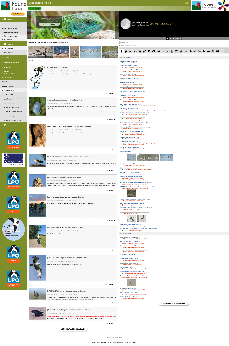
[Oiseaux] (121, 51)
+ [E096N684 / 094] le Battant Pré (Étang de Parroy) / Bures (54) (136, 182)
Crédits (120, 337)
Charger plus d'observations (173, 303)
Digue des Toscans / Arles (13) (128, 74)
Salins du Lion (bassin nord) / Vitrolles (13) (131, 104)
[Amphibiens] (140, 51)
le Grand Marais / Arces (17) (127, 267)
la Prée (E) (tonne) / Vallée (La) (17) (129, 108)
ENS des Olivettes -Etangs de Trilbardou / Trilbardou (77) (134, 212)
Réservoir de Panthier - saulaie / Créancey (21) (132, 276)
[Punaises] (176, 51)
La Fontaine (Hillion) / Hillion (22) (128, 288)
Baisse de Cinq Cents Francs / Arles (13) (130, 241)
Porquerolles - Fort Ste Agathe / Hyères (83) (131, 224)
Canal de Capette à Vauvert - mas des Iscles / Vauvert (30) (135, 127)
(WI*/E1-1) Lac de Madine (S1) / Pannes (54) (131, 176)
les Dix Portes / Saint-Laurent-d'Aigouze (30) (131, 131)
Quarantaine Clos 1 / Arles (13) (128, 95)
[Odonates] (144, 51)
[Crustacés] (213, 51)
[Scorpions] (204, 51)
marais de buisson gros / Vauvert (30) (129, 137)
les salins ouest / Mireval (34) (127, 163)
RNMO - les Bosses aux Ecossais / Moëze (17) (132, 271)
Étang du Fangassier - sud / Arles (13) (129, 78)
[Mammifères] (126, 51)
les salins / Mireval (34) (126, 151)
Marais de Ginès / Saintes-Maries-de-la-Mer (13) (132, 87)
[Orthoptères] (158, 51)
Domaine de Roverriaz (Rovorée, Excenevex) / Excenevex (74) (136, 207)
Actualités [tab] (31, 60)
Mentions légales (110, 337)
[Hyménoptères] (163, 51)
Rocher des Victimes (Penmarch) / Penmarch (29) (132, 117)
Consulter (34, 8)
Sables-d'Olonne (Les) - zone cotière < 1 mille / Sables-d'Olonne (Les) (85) (138, 228)
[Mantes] (167, 51)
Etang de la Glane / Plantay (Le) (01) (129, 237)
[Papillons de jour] (149, 51)
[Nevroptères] (185, 51)
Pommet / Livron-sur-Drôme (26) (128, 292)
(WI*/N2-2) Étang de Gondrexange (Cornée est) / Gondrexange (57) (137, 186)
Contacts (116, 337)
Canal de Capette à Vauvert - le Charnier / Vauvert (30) (134, 122)
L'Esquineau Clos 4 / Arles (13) (128, 254)
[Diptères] (190, 51)
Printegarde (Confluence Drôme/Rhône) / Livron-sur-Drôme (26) (136, 296)
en (187, 2)
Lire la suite (110, 93)
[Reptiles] (135, 51)
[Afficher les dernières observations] (127, 45)
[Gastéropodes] (217, 51)
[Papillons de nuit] (153, 51)
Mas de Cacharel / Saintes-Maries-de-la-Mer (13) (132, 91)
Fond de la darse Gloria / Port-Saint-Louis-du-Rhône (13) (134, 250)
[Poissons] (208, 51)
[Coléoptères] (181, 51)
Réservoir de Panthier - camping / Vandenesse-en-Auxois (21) (136, 112)
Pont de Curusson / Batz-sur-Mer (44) (129, 172)
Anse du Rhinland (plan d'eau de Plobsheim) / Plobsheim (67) (135, 199)
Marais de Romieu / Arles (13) (127, 82)
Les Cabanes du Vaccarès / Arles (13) (129, 258)
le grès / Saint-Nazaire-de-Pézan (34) (129, 147)
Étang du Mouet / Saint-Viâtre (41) (128, 168)
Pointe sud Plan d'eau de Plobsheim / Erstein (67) (132, 203)
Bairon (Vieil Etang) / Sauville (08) (128, 61)
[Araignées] (199, 51)
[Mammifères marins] (131, 51)
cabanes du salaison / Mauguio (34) (129, 141)
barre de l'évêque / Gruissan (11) (128, 65)
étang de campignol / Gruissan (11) (129, 69)
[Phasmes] (195, 51)
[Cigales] (172, 51)
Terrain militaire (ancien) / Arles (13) (129, 263)
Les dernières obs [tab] (124, 42)
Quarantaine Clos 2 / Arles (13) (128, 100)
